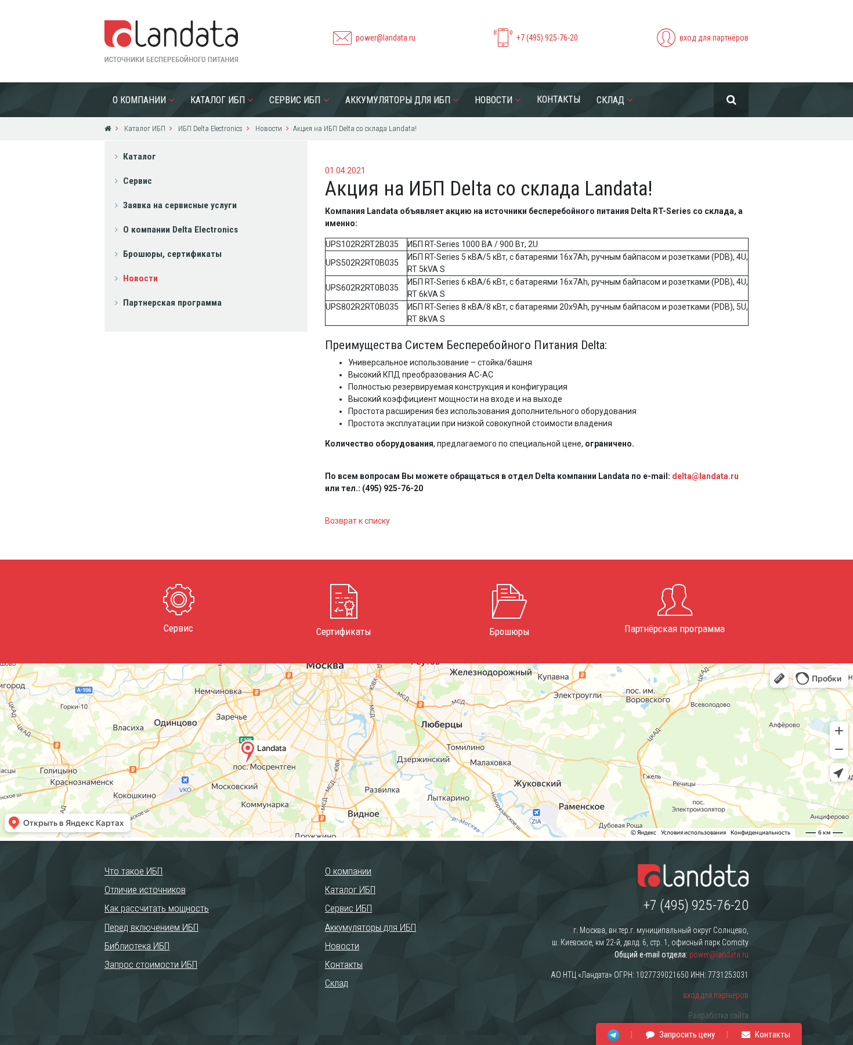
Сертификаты (343, 631)
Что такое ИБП (133, 871)
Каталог (139, 156)
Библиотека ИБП (136, 946)
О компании (139, 100)
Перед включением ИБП (151, 927)
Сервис (137, 181)
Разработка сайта (718, 1015)
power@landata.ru (385, 37)
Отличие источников (145, 889)
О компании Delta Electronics (180, 229)
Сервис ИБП (294, 100)
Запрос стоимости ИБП (150, 964)
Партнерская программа (172, 302)
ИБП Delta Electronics (209, 128)
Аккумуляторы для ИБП (397, 100)
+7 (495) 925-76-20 (547, 37)
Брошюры (509, 631)
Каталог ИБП (217, 100)
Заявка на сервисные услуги (180, 205)
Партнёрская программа (674, 628)
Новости (493, 100)
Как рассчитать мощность (156, 908)
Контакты (558, 99)
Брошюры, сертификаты (172, 254)
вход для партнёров (714, 37)
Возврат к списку (357, 520)
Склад (610, 100)
